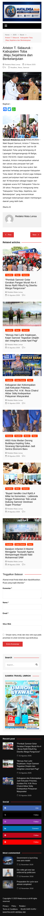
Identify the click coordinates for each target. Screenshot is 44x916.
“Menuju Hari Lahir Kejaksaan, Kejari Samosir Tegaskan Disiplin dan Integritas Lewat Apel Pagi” (22, 338)
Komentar (7, 588)
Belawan (9, 436)
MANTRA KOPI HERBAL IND (14, 912)
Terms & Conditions (10, 909)
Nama (6, 602)
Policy (13, 906)
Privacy (6, 906)
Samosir (26, 67)
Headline (13, 67)
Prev (9, 235)
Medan (27, 436)
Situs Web (7, 624)
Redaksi (22, 906)
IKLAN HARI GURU (28, 909)
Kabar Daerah (20, 380)
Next (34, 235)
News (20, 67)
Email (5, 613)
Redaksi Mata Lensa (12, 64)
